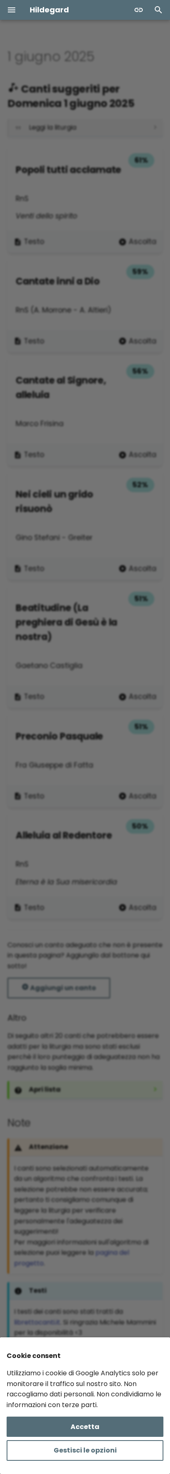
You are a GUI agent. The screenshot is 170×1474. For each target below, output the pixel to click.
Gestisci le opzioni (85, 1450)
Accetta (85, 1426)
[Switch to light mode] (138, 10)
